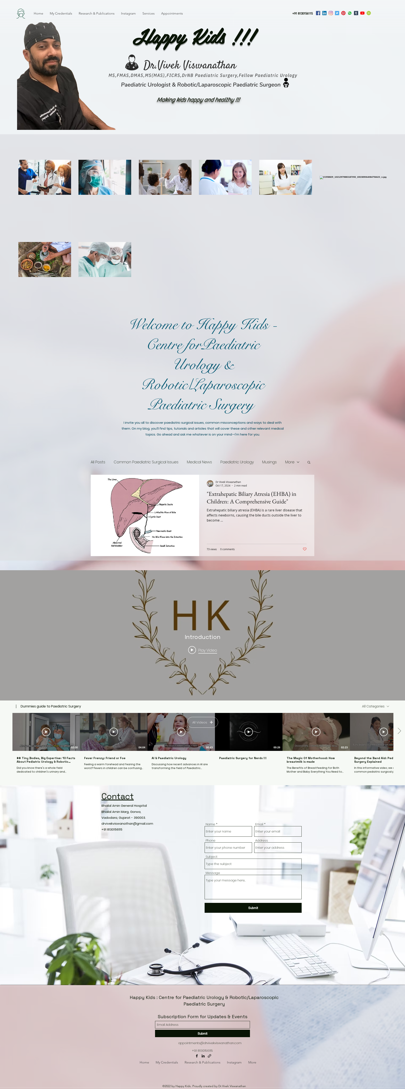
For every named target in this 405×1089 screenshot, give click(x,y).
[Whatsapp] (350, 13)
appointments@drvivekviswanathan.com (210, 1043)
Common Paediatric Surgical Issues (146, 462)
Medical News (199, 462)
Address (261, 840)
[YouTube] (362, 13)
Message (213, 872)
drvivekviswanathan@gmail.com (127, 823)
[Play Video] (46, 732)
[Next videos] (399, 731)
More (289, 462)
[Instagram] (331, 13)
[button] (309, 462)
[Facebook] (318, 13)
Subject (211, 856)
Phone (210, 840)
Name (210, 824)
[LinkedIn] (324, 13)
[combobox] (375, 706)
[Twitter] (337, 13)
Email (259, 824)
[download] (369, 13)
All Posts (98, 462)
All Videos (199, 722)
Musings (269, 462)
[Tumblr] (356, 13)
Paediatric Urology (237, 462)
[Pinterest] (343, 13)
